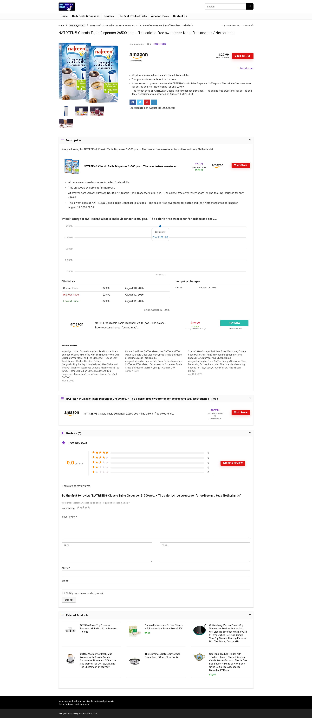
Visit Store (243, 56)
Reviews (109, 16)
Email (66, 580)
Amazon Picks (160, 16)
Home (64, 16)
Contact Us (180, 16)
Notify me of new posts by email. (85, 593)
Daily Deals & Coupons (85, 16)
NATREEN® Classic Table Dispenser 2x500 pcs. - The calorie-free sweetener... (131, 166)
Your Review (69, 516)
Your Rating (68, 508)
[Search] (250, 6)
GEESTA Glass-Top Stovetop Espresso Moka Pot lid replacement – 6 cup (99, 628)
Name (66, 568)
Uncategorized (77, 25)
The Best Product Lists (132, 16)
